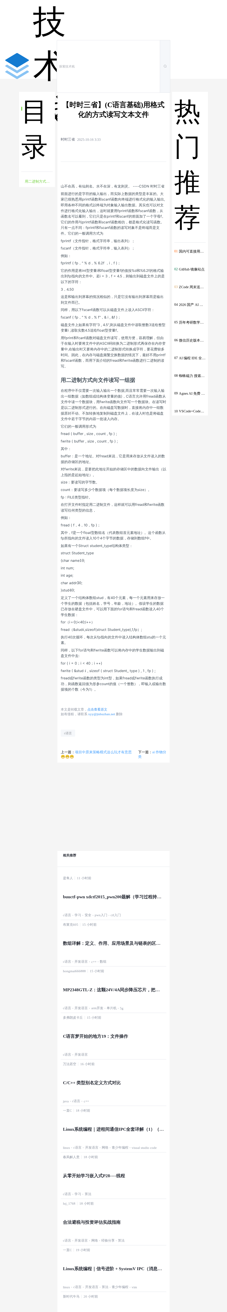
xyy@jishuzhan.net (101, 714)
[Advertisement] (37, 266)
